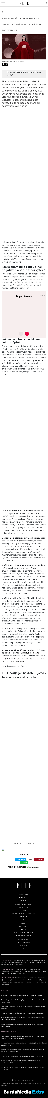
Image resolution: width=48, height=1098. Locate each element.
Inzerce (23, 910)
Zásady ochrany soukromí (23, 933)
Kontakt (23, 901)
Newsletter (23, 894)
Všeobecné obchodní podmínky (23, 913)
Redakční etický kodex (23, 904)
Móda (23, 920)
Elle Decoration (23, 942)
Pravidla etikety (19, 960)
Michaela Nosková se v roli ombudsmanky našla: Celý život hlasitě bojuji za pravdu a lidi (24, 1044)
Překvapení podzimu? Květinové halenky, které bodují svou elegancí (23, 1013)
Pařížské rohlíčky (33, 980)
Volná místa (23, 907)
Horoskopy (11, 12)
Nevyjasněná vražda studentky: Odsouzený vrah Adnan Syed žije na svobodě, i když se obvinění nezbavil (22, 1037)
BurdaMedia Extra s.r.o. (29, 1080)
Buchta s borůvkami (33, 982)
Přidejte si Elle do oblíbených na (24, 73)
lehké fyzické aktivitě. (30, 653)
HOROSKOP (17, 843)
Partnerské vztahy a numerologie (21, 971)
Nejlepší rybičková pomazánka (16, 980)
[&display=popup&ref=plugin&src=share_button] (3, 64)
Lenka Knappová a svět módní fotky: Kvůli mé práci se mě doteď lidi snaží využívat (22, 1025)
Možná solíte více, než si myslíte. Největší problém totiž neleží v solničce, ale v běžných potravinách (21, 1062)
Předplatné (23, 898)
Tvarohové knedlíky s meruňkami (25, 978)
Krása (23, 923)
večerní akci (40, 609)
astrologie (30, 843)
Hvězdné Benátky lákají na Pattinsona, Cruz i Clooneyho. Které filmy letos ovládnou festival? (22, 1019)
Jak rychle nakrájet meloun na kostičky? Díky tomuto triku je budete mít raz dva (23, 1068)
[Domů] (24, 885)
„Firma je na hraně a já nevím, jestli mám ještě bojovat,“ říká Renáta (22, 1056)
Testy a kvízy (12, 962)
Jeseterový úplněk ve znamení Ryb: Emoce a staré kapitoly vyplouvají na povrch (23, 1007)
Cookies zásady (23, 939)
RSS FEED (23, 917)
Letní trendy (19, 964)
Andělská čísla (22, 962)
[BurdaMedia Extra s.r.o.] (24, 1092)
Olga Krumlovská (9, 61)
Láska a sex (23, 929)
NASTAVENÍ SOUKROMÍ (23, 936)
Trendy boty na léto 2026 (18, 973)
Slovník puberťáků (31, 960)
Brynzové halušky (19, 982)
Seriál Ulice (36, 971)
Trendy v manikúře (21, 969)
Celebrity (23, 926)
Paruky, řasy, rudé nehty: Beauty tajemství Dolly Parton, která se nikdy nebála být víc (23, 1001)
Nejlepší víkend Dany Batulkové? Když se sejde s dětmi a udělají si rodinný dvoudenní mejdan (22, 1051)
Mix (24, 948)
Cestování (32, 962)
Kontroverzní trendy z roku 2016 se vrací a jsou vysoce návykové (21, 995)
